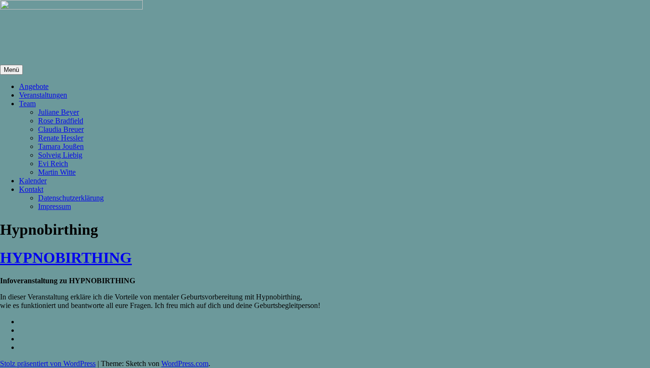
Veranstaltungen (43, 95)
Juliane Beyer (58, 112)
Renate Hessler (60, 138)
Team (27, 103)
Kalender (33, 181)
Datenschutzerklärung (71, 198)
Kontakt (31, 189)
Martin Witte (57, 172)
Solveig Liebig (60, 155)
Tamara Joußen (61, 146)
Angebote (34, 86)
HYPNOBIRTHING (66, 257)
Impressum (54, 206)
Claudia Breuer (61, 129)
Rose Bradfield (60, 121)
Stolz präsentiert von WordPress (48, 363)
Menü (11, 69)
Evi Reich (53, 163)
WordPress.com (184, 363)
